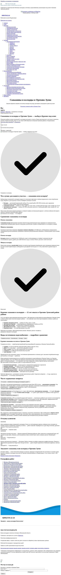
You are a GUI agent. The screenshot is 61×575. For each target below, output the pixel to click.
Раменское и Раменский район (11, 487)
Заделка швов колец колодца (14, 32)
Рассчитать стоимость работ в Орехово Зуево (30, 106)
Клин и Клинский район (10, 472)
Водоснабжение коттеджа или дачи (15, 79)
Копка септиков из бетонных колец (15, 64)
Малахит (12, 53)
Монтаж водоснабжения (13, 81)
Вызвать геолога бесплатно (8, 455)
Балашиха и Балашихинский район (12, 464)
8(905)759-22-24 (6, 15)
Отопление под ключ (12, 91)
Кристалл (12, 52)
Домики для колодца (12, 29)
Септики (6, 40)
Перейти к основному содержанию (9, 1)
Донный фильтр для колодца (14, 31)
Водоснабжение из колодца (13, 77)
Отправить (30, 572)
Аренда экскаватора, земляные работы (16, 73)
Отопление (6, 85)
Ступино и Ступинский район (11, 494)
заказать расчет (25, 548)
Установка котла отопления (13, 92)
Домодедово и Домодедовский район (13, 463)
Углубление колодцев (12, 37)
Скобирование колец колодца (14, 36)
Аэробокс (9, 55)
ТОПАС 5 (12, 43)
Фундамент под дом (12, 69)
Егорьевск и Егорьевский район (12, 470)
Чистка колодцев (11, 39)
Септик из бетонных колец (13, 65)
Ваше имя (3, 569)
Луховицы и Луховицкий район (12, 474)
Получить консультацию (7, 122)
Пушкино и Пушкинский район (12, 486)
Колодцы (6, 25)
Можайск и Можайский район (11, 476)
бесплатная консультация (7, 548)
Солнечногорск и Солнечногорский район (14, 492)
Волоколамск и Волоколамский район (13, 466)
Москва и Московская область (11, 462)
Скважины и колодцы (12, 35)
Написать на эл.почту (6, 20)
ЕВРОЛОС (12, 49)
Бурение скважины (11, 76)
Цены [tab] (25, 338)
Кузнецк (6, 499)
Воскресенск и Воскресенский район (13, 467)
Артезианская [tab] (14, 338)
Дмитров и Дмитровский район (12, 468)
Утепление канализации (13, 68)
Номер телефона (5, 570)
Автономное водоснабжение (14, 72)
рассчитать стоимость (43, 548)
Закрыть (3, 573)
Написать (20, 535)
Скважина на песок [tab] (5, 338)
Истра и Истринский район (11, 471)
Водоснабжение (8, 71)
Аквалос (12, 47)
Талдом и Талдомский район (11, 495)
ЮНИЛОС (12, 44)
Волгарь (12, 48)
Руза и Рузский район (9, 488)
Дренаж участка (11, 60)
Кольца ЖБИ (10, 63)
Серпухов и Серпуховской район (12, 491)
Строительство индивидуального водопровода (18, 84)
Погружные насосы (12, 83)
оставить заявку (34, 548)
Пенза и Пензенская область (11, 498)
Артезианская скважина (13, 75)
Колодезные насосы (12, 80)
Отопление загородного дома (14, 89)
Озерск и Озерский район (10, 482)
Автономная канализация (13, 41)
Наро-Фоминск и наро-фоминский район (14, 478)
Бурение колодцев (11, 27)
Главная (6, 23)
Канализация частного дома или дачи (16, 61)
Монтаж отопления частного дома (15, 87)
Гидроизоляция (10, 57)
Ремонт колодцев (11, 33)
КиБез (11, 51)
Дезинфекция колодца (12, 28)
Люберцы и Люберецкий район (12, 475)
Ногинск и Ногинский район (11, 479)
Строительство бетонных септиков (15, 67)
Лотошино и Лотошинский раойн (12, 500)
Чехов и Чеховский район (10, 496)
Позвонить (17, 122)
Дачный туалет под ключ (13, 59)
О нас (5, 24)
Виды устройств (11, 56)
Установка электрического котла (15, 93)
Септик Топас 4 (13, 45)
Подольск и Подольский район (11, 484)
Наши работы (7, 95)
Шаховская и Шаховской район (11, 502)
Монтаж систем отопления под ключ (16, 88)
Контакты (6, 96)
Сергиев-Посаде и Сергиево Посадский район (15, 490)
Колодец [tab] (21, 338)
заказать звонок (17, 548)
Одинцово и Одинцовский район (12, 480)
